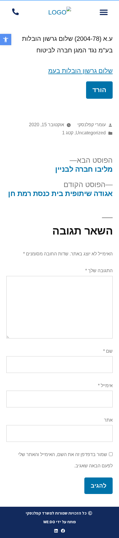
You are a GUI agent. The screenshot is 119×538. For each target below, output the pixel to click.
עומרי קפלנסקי (91, 124)
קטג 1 (67, 132)
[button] (103, 12)
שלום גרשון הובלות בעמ (80, 70)
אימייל (105, 385)
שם (108, 351)
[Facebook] (63, 531)
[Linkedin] (56, 531)
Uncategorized (91, 132)
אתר (108, 420)
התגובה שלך (99, 270)
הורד (99, 90)
